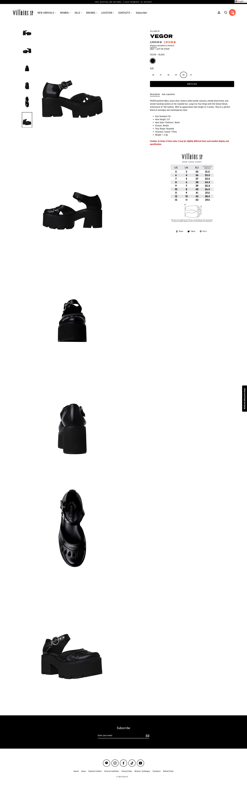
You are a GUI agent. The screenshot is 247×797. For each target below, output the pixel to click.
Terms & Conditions (111, 771)
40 (183, 75)
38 (168, 75)
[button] (241, 1)
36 (153, 75)
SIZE (152, 68)
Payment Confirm (95, 771)
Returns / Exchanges (142, 771)
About (83, 771)
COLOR (157, 54)
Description (155, 94)
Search (76, 771)
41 (191, 75)
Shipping (153, 46)
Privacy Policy (126, 771)
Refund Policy (168, 771)
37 (161, 75)
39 (176, 75)
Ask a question (168, 94)
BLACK (152, 61)
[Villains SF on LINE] (106, 763)
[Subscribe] (147, 735)
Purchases (157, 771)
